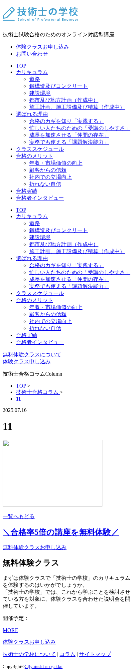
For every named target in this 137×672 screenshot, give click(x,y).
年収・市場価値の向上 (55, 163)
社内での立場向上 (50, 177)
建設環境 (40, 93)
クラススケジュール (40, 149)
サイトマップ (95, 654)
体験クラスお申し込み (42, 47)
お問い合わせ (32, 54)
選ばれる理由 (32, 114)
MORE (10, 630)
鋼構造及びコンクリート (58, 86)
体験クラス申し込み (27, 361)
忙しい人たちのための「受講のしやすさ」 (79, 128)
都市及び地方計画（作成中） (63, 100)
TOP (21, 66)
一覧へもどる (19, 516)
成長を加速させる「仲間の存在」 (69, 135)
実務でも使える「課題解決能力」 (69, 142)
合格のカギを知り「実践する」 (66, 121)
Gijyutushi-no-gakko (44, 666)
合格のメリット (34, 156)
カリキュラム (32, 72)
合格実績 (26, 191)
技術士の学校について (29, 654)
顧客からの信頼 (48, 170)
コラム (67, 654)
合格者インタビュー (40, 198)
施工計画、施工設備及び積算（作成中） (77, 107)
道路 (34, 79)
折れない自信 (45, 184)
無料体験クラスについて (32, 354)
